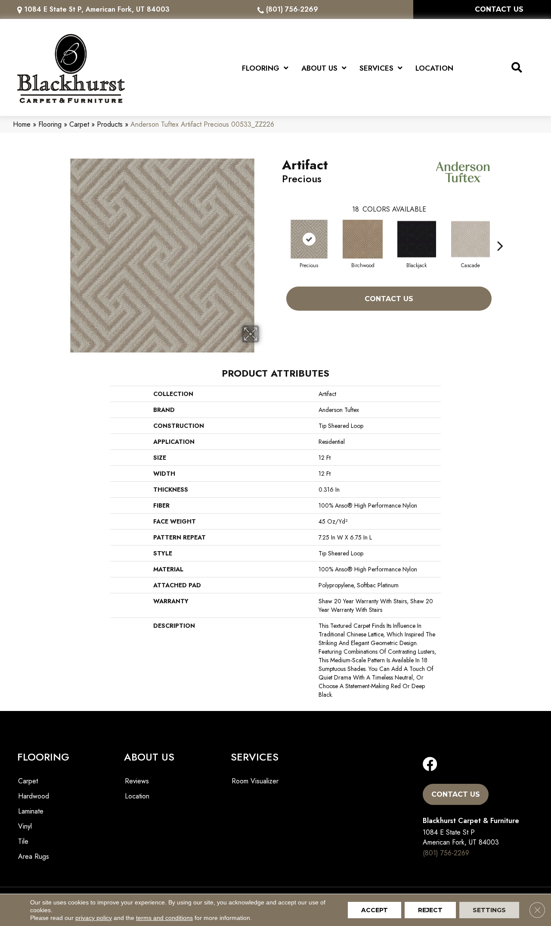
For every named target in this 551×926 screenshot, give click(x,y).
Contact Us (389, 299)
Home (22, 124)
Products (110, 124)
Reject (430, 910)
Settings (489, 910)
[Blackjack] (416, 239)
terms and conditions (164, 917)
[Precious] (309, 239)
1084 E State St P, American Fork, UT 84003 (97, 9)
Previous (277, 232)
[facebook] (430, 764)
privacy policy (93, 917)
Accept (374, 910)
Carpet (79, 124)
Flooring (50, 124)
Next (500, 232)
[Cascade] (470, 239)
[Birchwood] (363, 239)
